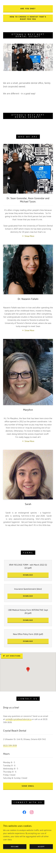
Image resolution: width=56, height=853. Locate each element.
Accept (41, 847)
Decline (14, 847)
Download (28, 575)
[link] (24, 813)
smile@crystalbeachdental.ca (18, 719)
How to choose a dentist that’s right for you (28, 18)
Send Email (28, 786)
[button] (28, 235)
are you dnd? (28, 8)
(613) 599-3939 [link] (10, 745)
